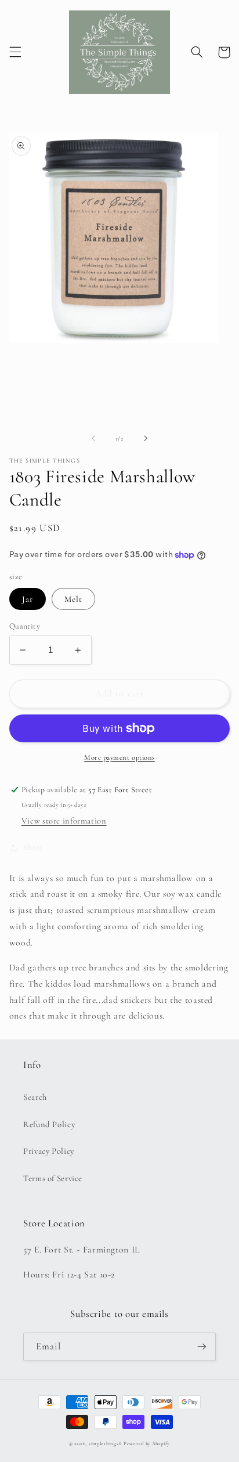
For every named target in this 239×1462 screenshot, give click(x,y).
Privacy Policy (48, 1151)
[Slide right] (145, 439)
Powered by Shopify (147, 1444)
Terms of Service (52, 1178)
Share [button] (33, 847)
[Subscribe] (202, 1347)
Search (35, 1097)
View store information (64, 820)
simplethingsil (105, 1444)
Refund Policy (49, 1124)
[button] (15, 52)
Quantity (24, 626)
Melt (73, 599)
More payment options (119, 757)
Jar (27, 599)
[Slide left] (93, 439)
